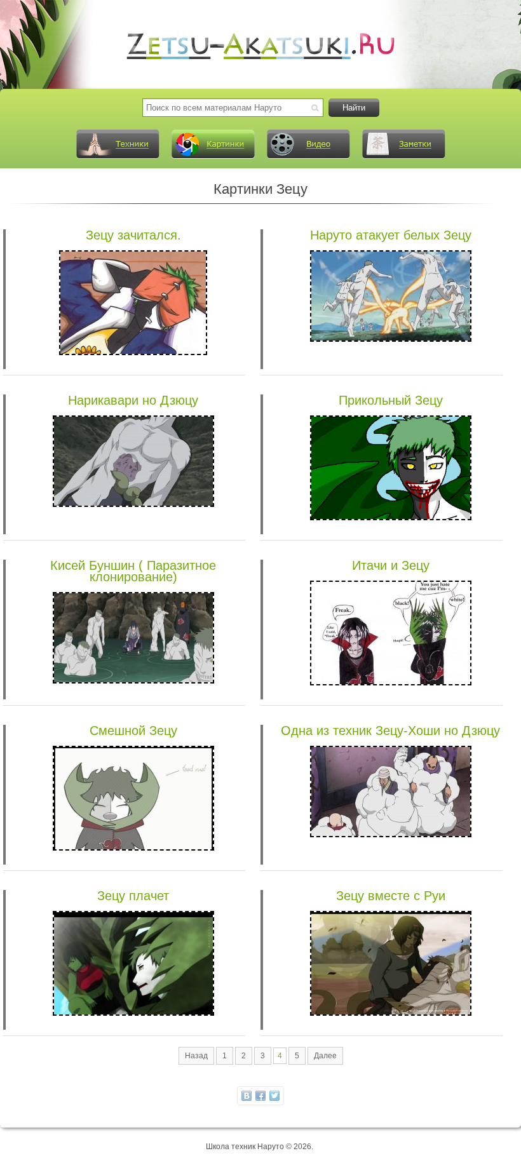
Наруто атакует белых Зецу (390, 235)
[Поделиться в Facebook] (260, 1096)
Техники (117, 144)
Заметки (403, 144)
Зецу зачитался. (133, 235)
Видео (308, 144)
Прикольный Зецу (391, 400)
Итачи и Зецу (391, 565)
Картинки (213, 144)
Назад (196, 1055)
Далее (325, 1055)
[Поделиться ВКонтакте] (246, 1096)
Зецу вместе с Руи (390, 896)
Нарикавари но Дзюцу (133, 400)
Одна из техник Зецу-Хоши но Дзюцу (390, 731)
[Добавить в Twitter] (274, 1096)
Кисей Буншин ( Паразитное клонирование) (133, 571)
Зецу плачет (133, 896)
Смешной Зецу (133, 731)
